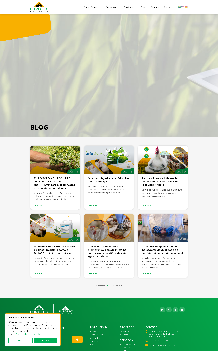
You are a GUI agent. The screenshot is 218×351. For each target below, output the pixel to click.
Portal (167, 7)
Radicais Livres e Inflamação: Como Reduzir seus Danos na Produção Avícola (160, 181)
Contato (155, 7)
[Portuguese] (179, 7)
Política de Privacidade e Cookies (30, 334)
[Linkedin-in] (162, 309)
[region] (33, 329)
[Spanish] (186, 7)
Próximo (117, 285)
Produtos (111, 7)
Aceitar (45, 341)
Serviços (128, 7)
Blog (142, 7)
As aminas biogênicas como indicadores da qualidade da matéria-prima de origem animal (162, 250)
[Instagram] (169, 309)
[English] (183, 7)
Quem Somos (91, 7)
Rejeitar (20, 341)
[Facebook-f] (175, 309)
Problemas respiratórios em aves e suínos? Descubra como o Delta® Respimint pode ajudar (54, 250)
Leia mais (38, 205)
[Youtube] (182, 309)
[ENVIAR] (77, 339)
